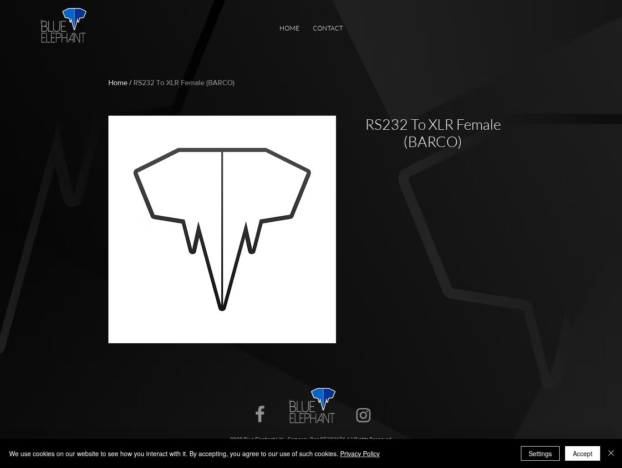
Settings (540, 453)
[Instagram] (363, 415)
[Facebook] (260, 414)
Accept (582, 453)
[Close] (611, 453)
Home (117, 82)
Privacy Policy (360, 453)
